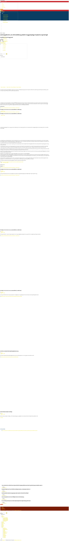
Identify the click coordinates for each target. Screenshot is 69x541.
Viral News (4, 534)
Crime (2, 28)
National (3, 25)
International (3, 26)
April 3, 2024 (1, 42)
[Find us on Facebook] (0, 504)
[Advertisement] (24, 28)
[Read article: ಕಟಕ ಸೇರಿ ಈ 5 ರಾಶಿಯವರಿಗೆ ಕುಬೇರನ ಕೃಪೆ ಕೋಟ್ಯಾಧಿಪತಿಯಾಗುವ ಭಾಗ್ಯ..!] (25, 323)
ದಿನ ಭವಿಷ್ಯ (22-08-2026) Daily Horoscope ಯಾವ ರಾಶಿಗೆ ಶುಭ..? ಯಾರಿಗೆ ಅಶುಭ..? (11, 290)
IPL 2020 (4, 537)
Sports (2, 31)
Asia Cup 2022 (5, 528)
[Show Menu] (0, 11)
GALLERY (4, 531)
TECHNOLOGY (5, 38)
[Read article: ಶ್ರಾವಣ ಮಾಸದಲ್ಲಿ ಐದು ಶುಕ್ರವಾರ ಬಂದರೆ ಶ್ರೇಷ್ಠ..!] (25, 384)
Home (2, 10)
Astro (2, 32)
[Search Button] (0, 512)
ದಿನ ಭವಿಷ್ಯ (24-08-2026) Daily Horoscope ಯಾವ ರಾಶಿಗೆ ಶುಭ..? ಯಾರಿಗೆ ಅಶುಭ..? (11, 109)
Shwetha (2, 231)
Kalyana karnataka (5, 517)
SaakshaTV (3, 510)
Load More (1, 417)
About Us (3, 507)
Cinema (3, 29)
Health (2, 526)
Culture (4, 530)
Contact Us (3, 508)
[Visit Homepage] (9, 10)
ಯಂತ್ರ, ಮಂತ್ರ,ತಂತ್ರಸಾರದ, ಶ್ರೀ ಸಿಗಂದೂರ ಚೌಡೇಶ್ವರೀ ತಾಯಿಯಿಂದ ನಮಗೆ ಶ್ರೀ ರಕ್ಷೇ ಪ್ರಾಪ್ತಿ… (13, 496)
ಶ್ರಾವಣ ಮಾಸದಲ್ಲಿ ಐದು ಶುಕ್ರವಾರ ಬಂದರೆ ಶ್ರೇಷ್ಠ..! (6, 411)
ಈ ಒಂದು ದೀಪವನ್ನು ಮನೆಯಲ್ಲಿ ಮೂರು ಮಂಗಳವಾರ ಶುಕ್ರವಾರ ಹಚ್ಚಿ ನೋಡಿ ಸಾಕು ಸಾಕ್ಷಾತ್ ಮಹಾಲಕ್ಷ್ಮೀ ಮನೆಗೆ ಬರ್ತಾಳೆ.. (16, 500)
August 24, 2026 (3, 111)
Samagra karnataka (5, 520)
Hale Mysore (4, 20)
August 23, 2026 (3, 115)
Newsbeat (3, 516)
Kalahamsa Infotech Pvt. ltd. (17, 510)
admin (2, 352)
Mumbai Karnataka (5, 22)
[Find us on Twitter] (1, 504)
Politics (3, 23)
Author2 (5, 41)
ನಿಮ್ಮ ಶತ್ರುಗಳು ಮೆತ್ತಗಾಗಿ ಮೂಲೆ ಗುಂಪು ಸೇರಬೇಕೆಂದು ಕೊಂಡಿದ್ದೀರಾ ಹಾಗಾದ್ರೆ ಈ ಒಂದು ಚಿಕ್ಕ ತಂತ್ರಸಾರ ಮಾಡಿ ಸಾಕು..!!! (16, 489)
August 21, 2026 (3, 353)
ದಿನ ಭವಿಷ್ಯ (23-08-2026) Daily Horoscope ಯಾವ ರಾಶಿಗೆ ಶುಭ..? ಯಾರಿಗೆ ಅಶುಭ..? (11, 113)
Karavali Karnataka (5, 518)
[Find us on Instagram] (2, 504)
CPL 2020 (4, 536)
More (2, 527)
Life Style (4, 532)
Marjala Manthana (5, 529)
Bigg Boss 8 (4, 535)
